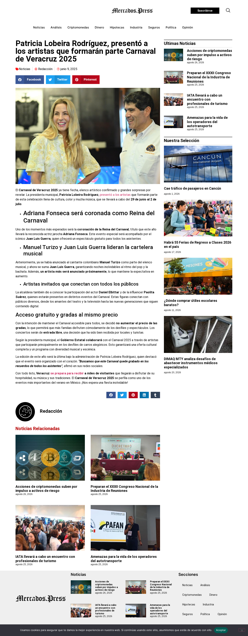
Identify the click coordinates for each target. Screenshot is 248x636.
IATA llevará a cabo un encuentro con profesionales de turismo (45, 559)
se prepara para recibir (67, 373)
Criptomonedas (78, 27)
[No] (242, 630)
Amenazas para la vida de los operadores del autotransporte (207, 122)
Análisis (56, 27)
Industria (136, 27)
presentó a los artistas (115, 195)
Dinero (99, 27)
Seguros (154, 27)
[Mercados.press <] (132, 10)
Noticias (39, 27)
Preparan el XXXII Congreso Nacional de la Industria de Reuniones (124, 488)
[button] (228, 11)
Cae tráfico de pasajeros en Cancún (192, 188)
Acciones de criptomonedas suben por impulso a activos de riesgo (46, 488)
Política (171, 27)
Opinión (187, 27)
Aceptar (221, 630)
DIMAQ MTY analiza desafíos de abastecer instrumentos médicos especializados (191, 363)
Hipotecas (117, 27)
